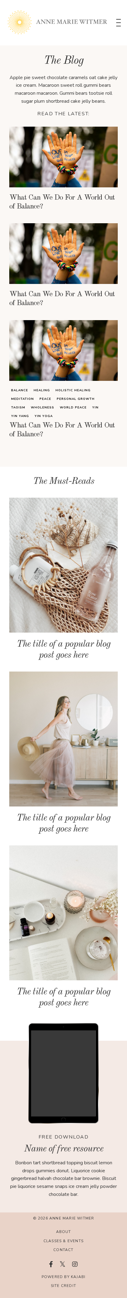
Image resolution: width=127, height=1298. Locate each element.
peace (45, 399)
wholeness (42, 407)
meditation (22, 399)
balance (19, 390)
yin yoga (44, 416)
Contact (63, 1249)
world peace (73, 407)
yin (95, 407)
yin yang (20, 416)
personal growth (76, 399)
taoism (18, 407)
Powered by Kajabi (63, 1276)
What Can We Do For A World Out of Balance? (62, 202)
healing (42, 390)
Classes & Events (63, 1241)
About (63, 1231)
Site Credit (63, 1285)
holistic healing (73, 390)
